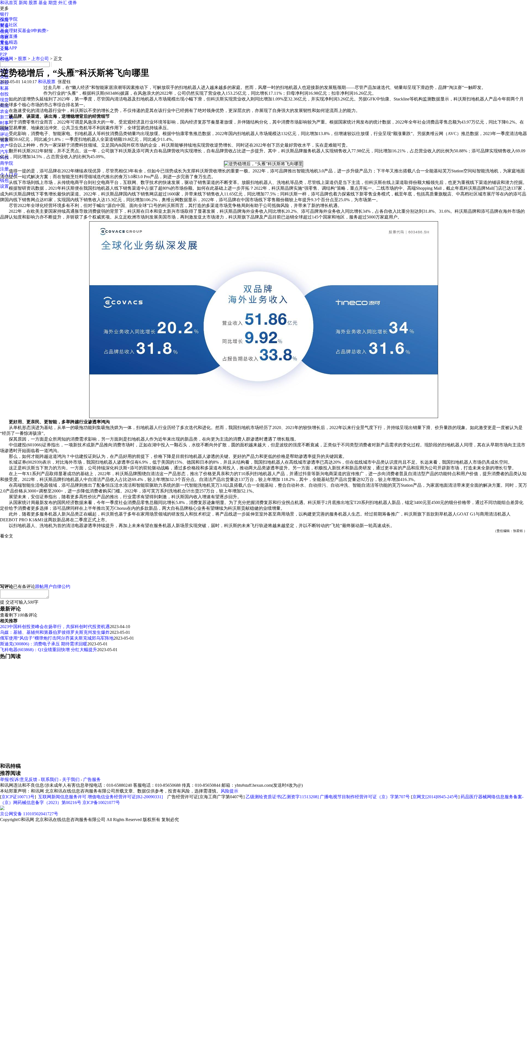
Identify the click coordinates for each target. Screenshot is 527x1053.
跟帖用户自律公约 (52, 586)
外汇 (62, 2)
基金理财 (9, 30)
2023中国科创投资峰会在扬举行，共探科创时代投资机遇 (55, 626)
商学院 (6, 163)
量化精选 (9, 42)
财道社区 (9, 25)
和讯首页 (9, 2)
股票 (33, 2)
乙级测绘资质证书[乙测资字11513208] (282, 796)
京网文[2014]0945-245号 (435, 796)
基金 (42, 2)
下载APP (8, 48)
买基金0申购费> (33, 30)
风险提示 (229, 791)
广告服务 (92, 779)
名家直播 (9, 36)
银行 (4, 14)
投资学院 (9, 19)
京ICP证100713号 (18, 796)
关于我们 (71, 779)
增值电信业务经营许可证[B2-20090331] (125, 796)
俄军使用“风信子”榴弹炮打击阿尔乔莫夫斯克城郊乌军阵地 (57, 638)
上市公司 (40, 58)
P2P (3, 54)
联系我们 (49, 779)
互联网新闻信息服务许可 (62, 796)
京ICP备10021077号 (101, 802)
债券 (72, 2)
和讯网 (6, 58)
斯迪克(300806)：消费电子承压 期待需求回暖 (43, 644)
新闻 (23, 2)
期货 (52, 2)
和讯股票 (46, 81)
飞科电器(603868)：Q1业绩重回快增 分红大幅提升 (48, 649)
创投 (4, 94)
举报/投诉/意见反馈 (18, 779)
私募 (4, 88)
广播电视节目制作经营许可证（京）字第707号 (365, 796)
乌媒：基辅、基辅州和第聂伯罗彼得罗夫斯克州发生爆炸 (55, 632)
